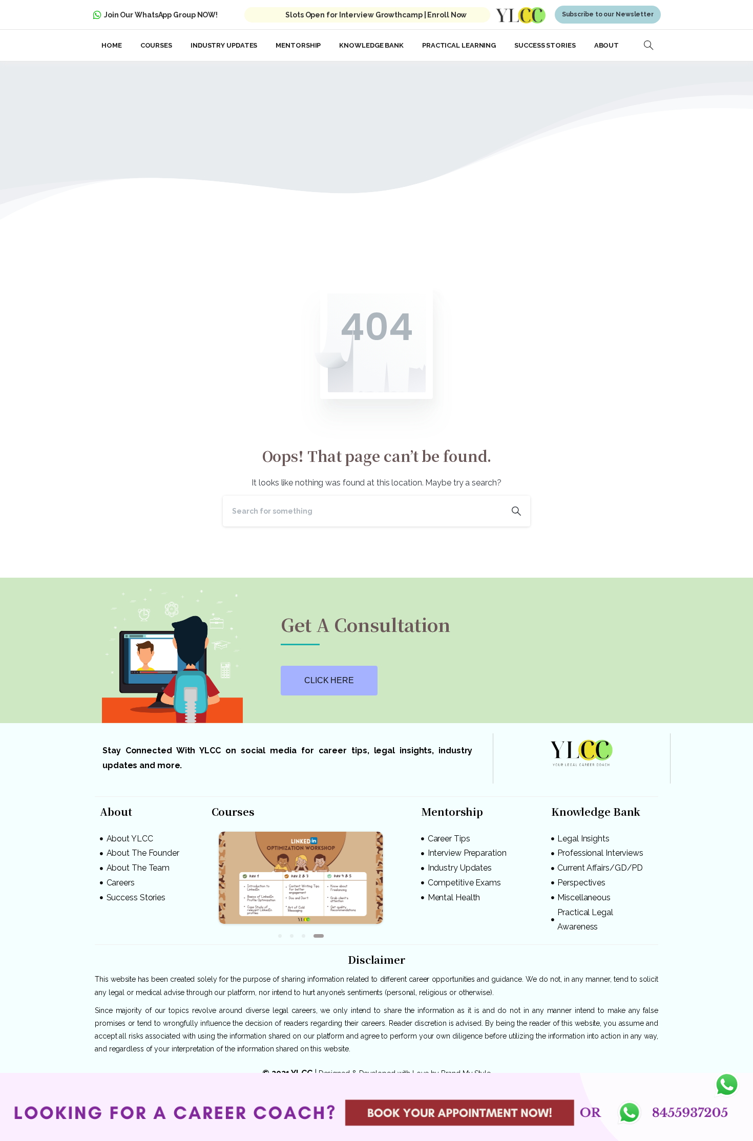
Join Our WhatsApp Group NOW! (161, 15)
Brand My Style (466, 1068)
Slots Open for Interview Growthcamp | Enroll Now (376, 15)
